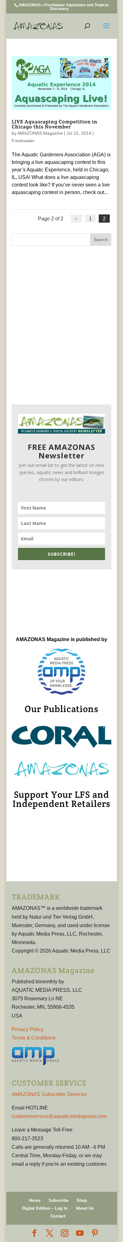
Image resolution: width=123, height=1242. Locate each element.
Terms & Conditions (34, 1037)
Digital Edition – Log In (44, 1208)
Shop (82, 1200)
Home (34, 1200)
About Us (85, 1208)
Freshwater (23, 140)
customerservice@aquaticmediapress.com (59, 1116)
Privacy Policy (28, 1029)
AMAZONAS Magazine (40, 133)
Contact (57, 1216)
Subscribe (58, 1200)
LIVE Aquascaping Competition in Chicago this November (54, 124)
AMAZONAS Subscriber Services (49, 1094)
